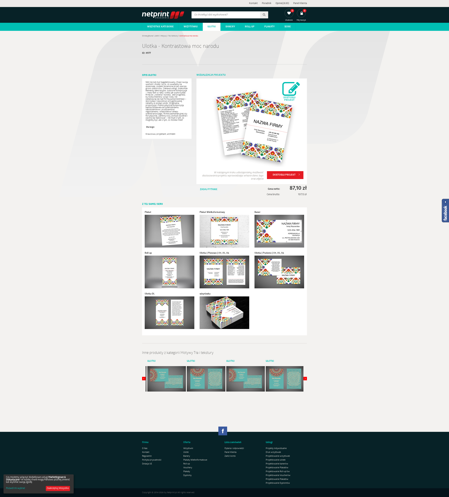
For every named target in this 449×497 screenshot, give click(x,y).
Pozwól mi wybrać (15, 488)
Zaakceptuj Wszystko (58, 488)
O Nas (144, 448)
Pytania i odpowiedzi (234, 448)
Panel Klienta (300, 3)
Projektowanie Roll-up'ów (278, 472)
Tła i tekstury (173, 36)
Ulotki (211, 26)
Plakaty (269, 26)
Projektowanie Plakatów (277, 468)
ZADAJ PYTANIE (208, 189)
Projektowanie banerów (277, 464)
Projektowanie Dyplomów (278, 483)
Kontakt (253, 3)
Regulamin (147, 456)
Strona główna (147, 36)
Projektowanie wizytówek (278, 456)
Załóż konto (230, 456)
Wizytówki (191, 26)
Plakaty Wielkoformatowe (195, 460)
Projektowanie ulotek (276, 460)
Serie (287, 26)
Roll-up (249, 26)
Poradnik (266, 3)
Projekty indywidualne (276, 448)
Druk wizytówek (273, 452)
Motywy (163, 36)
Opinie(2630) (282, 3)
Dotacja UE (147, 464)
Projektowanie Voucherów (278, 475)
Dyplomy (187, 475)
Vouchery (187, 468)
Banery (230, 26)
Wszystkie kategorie (160, 26)
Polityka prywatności (151, 460)
